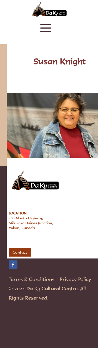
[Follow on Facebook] (13, 264)
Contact (20, 252)
